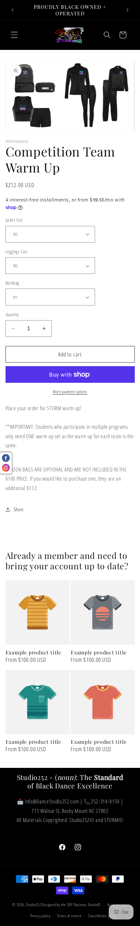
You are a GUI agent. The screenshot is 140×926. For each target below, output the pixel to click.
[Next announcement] (127, 10)
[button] (14, 35)
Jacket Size (14, 220)
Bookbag (12, 283)
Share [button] (19, 509)
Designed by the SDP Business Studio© (71, 905)
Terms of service (69, 916)
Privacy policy (40, 916)
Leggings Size (17, 251)
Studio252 (33, 905)
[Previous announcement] (13, 10)
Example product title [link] (33, 652)
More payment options (70, 392)
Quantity (12, 314)
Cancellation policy (102, 916)
